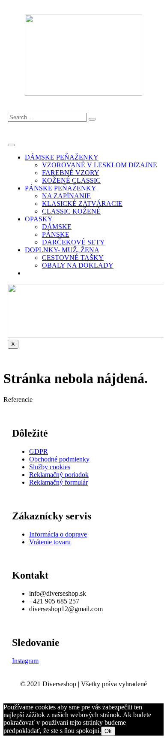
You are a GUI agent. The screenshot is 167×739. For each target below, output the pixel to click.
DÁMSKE (57, 226)
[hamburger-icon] (11, 145)
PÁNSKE (55, 234)
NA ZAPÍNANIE (66, 195)
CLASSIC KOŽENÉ (71, 211)
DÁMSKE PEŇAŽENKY (61, 157)
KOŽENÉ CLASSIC (71, 180)
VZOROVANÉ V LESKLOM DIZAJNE (99, 165)
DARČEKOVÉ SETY (73, 242)
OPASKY (39, 219)
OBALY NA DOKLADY (77, 265)
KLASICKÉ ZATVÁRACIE (82, 203)
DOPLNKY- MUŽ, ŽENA (62, 249)
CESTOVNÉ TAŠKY (73, 257)
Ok (108, 731)
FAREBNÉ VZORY (70, 172)
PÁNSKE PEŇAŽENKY (60, 188)
